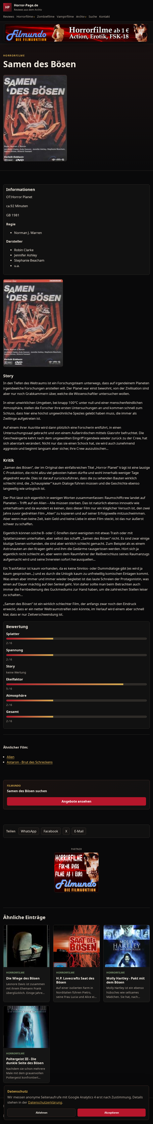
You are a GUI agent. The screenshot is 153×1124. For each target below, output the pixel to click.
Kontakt (104, 16)
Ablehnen (41, 1112)
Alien (10, 757)
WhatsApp (28, 831)
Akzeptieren (111, 1112)
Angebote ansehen (76, 801)
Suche (93, 16)
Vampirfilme (65, 16)
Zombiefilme (45, 16)
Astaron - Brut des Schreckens (30, 762)
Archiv (80, 16)
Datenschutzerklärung (45, 1102)
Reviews (8, 16)
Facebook (51, 831)
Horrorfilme (25, 16)
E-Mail (78, 831)
